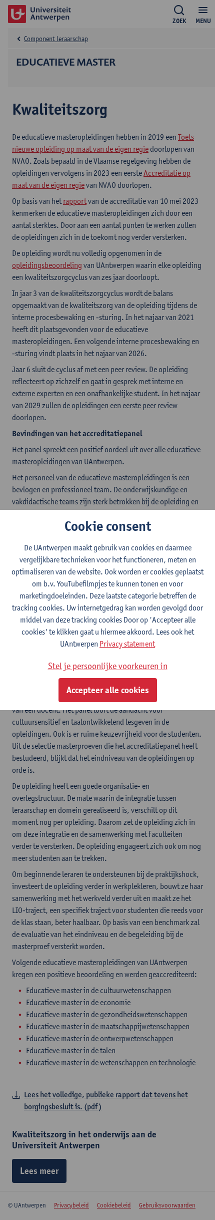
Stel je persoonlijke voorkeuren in (108, 666)
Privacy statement (127, 644)
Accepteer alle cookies (107, 690)
